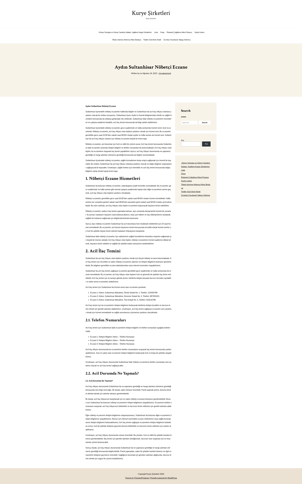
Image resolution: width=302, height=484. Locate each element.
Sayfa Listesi (199, 32)
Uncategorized (165, 73)
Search (186, 111)
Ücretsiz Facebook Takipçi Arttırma (176, 40)
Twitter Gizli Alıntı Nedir (152, 40)
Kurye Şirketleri (151, 14)
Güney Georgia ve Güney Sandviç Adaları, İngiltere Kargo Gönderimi (125, 32)
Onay (162, 32)
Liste (156, 32)
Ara (182, 140)
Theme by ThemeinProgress (137, 478)
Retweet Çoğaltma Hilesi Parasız (179, 32)
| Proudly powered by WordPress (163, 478)
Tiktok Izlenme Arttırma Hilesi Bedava (126, 40)
